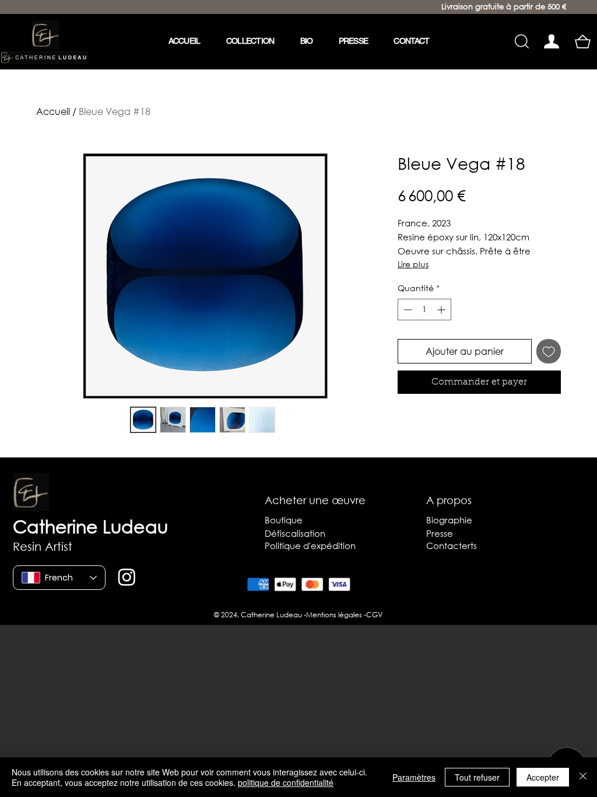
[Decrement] (406, 309)
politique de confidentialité (285, 782)
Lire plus (413, 264)
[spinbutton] (424, 309)
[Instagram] (126, 576)
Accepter (542, 777)
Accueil (53, 111)
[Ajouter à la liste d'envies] (548, 351)
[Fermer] (583, 777)
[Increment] (442, 309)
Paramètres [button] (414, 777)
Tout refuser (477, 777)
